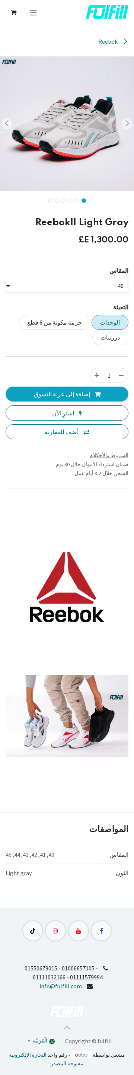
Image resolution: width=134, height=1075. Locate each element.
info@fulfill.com (60, 986)
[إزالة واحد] (121, 375)
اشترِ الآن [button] (63, 413)
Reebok (108, 41)
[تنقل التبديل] (33, 12)
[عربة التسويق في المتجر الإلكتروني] (13, 12)
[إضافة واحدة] (97, 375)
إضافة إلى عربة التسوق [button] (62, 394)
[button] (127, 124)
